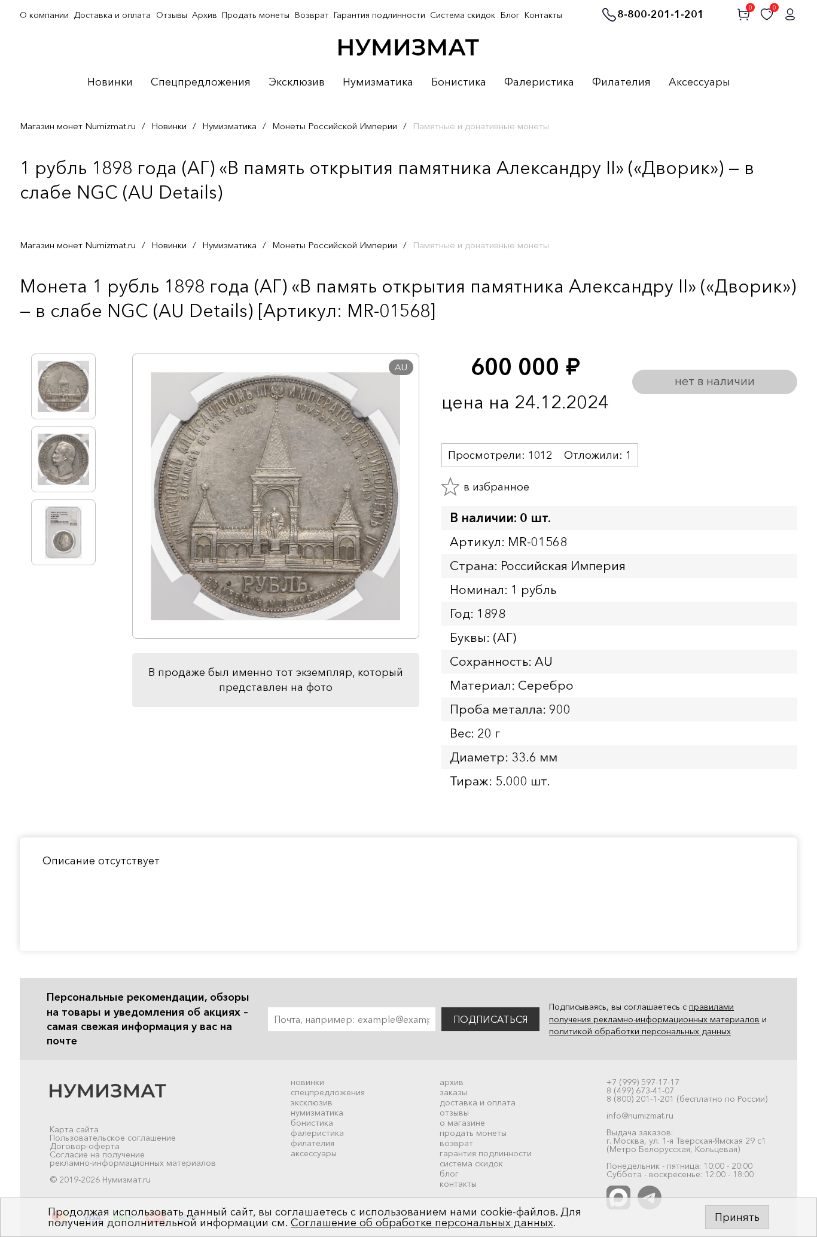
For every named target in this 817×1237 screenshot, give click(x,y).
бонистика (312, 1122)
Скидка (46, 336)
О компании (44, 15)
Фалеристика (539, 83)
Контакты (543, 15)
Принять (737, 1217)
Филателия (621, 83)
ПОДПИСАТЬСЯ (490, 1019)
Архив (204, 15)
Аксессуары (699, 83)
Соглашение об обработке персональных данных (422, 1222)
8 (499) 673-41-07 (640, 1090)
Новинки (110, 83)
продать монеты (473, 1133)
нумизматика (317, 1112)
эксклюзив (312, 1102)
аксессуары (314, 1153)
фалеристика (317, 1133)
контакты (458, 1183)
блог (449, 1173)
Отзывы (171, 15)
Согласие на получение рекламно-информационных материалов (133, 1158)
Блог (510, 15)
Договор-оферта (85, 1146)
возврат (456, 1143)
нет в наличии (715, 381)
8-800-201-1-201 (660, 15)
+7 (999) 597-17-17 (642, 1082)
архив (452, 1082)
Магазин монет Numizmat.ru (78, 126)
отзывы (454, 1112)
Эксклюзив (297, 83)
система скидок (471, 1163)
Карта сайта (74, 1129)
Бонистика (458, 83)
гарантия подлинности (486, 1153)
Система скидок (462, 15)
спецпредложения (328, 1092)
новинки (307, 1082)
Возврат (312, 15)
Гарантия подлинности (379, 15)
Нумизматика (378, 83)
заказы (453, 1092)
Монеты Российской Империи (334, 126)
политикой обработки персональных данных (640, 1031)
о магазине (462, 1122)
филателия (312, 1143)
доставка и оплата (478, 1102)
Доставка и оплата (112, 15)
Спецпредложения (201, 83)
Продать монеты (255, 15)
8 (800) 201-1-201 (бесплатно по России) (686, 1098)
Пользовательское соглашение (113, 1137)
